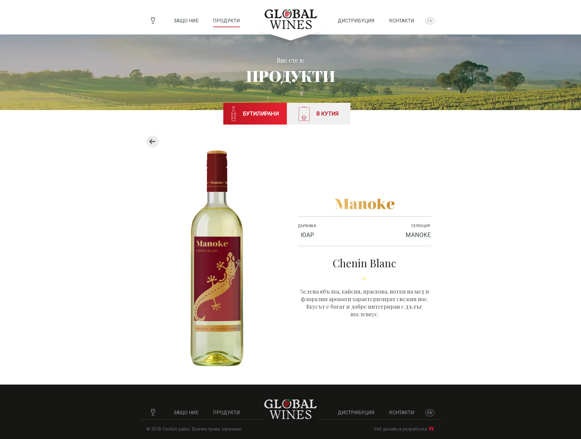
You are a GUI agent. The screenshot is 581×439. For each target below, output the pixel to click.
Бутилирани (261, 113)
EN (429, 20)
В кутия (328, 113)
